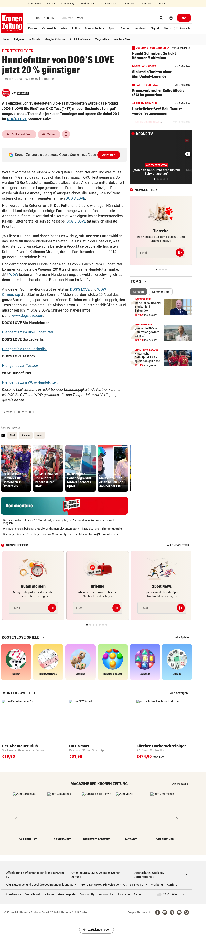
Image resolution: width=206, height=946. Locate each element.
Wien (64, 28)
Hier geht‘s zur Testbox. (21, 365)
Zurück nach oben (96, 929)
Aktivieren (108, 154)
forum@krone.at (99, 534)
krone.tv (185, 28)
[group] (16, 468)
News (6, 39)
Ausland (140, 28)
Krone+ (32, 28)
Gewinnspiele (88, 3)
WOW (13, 274)
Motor (167, 28)
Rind (12, 435)
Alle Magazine (180, 783)
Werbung (157, 884)
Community (67, 3)
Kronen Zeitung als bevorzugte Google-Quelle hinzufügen (65, 155)
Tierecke (7, 78)
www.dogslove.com (27, 315)
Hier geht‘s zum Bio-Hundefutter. (28, 332)
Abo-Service (13, 894)
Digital (154, 28)
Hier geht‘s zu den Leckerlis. (24, 349)
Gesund (125, 28)
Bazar (162, 3)
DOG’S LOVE (17, 119)
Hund (39, 435)
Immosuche (128, 3)
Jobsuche (147, 3)
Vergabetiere (102, 39)
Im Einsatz (34, 39)
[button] (175, 28)
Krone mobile (108, 3)
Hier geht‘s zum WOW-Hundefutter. (30, 382)
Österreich (49, 28)
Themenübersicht (113, 528)
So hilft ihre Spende (79, 39)
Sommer (25, 435)
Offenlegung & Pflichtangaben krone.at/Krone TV (35, 874)
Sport (112, 28)
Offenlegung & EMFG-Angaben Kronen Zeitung (96, 874)
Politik (76, 28)
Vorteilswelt (34, 3)
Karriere (172, 884)
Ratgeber (19, 39)
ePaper (51, 3)
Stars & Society (94, 28)
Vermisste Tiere (122, 39)
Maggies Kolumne (55, 39)
